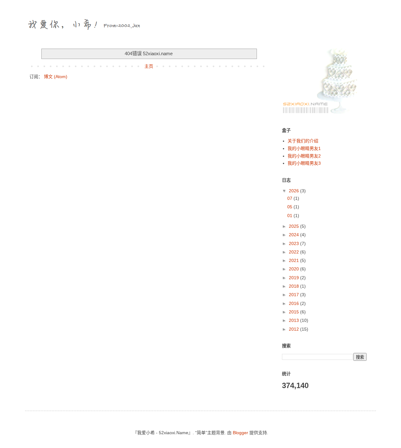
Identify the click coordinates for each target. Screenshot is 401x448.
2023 (294, 243)
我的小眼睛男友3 (304, 163)
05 (290, 206)
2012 (294, 329)
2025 (294, 226)
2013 (294, 320)
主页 (148, 66)
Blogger (240, 432)
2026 (294, 190)
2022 (294, 251)
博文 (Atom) (55, 76)
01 (290, 215)
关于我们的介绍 (303, 140)
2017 (294, 294)
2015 (294, 311)
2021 (294, 260)
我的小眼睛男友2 (304, 155)
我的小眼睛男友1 (304, 148)
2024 (294, 234)
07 (290, 198)
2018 (294, 286)
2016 (294, 303)
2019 (294, 277)
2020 (294, 268)
